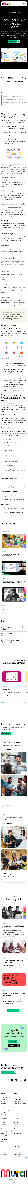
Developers (4, 1106)
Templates (3, 1103)
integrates (6, 261)
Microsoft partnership (6, 1131)
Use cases (16, 1101)
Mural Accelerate (18, 1099)
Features (3, 1099)
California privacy (18, 1154)
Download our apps (6, 1150)
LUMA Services (18, 1097)
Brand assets (17, 1129)
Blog (2, 1127)
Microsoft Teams (5, 1152)
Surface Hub (4, 1154)
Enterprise (3, 1114)
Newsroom (17, 1127)
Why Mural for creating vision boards (12, 96)
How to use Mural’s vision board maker (13, 99)
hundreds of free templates (14, 207)
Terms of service (18, 1152)
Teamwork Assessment (20, 1103)
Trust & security (5, 1110)
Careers (16, 1124)
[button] (23, 3)
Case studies (4, 1133)
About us (16, 1122)
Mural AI (3, 1101)
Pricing (3, 1112)
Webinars (3, 1124)
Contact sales (17, 1131)
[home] (6, 3)
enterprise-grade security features (17, 287)
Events (3, 1122)
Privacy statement (18, 1150)
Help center (4, 1139)
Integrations (4, 1108)
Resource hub (4, 1129)
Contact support (18, 1133)
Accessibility (4, 1135)
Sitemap (3, 1141)
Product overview (5, 1097)
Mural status (4, 1137)
